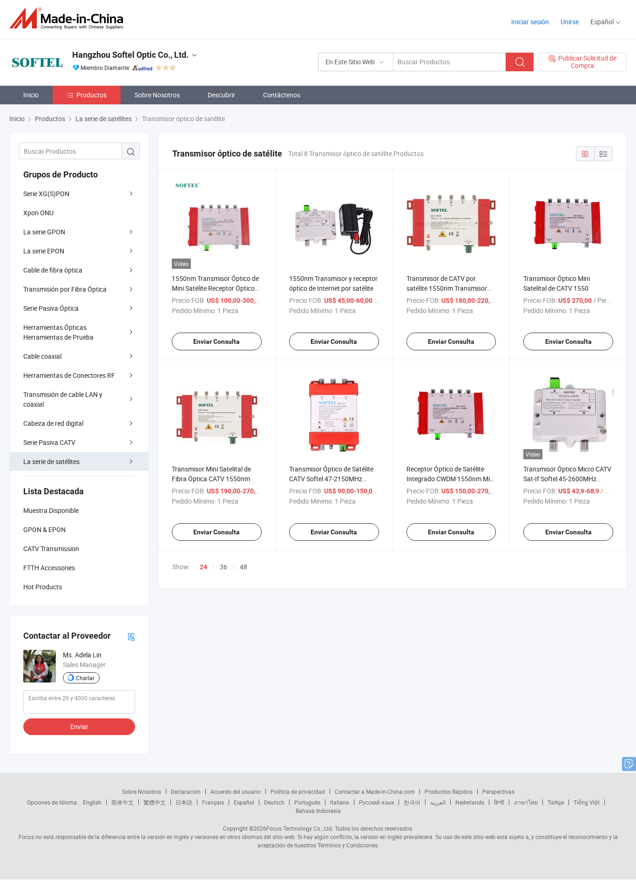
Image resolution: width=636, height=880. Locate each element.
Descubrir (221, 94)
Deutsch (274, 802)
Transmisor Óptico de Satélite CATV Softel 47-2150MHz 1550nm (331, 478)
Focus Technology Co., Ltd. (299, 828)
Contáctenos (281, 94)
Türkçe (556, 802)
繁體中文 (154, 802)
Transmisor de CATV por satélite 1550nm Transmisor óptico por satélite (446, 288)
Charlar (85, 678)
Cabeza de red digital (53, 423)
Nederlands (469, 802)
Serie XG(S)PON (46, 193)
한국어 (412, 802)
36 (223, 566)
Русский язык (376, 802)
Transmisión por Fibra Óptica (65, 289)
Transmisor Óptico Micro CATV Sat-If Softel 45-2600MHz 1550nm (567, 478)
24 (203, 567)
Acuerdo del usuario (235, 791)
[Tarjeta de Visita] (131, 636)
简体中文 (122, 802)
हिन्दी (499, 802)
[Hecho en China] (69, 18)
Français (213, 802)
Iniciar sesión (530, 21)
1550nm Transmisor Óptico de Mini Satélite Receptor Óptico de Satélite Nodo (215, 288)
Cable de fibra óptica (52, 270)
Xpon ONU (38, 212)
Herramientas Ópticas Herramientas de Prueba (58, 332)
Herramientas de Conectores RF (69, 375)
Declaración (186, 791)
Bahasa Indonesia (318, 810)
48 (243, 566)
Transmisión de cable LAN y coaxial (62, 399)
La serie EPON (43, 250)
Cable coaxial (42, 356)
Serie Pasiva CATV (49, 442)
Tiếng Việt (587, 802)
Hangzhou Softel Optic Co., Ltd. (130, 55)
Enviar (79, 726)
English (92, 802)
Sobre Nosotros (157, 94)
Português (307, 802)
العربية (438, 802)
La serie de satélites (51, 461)
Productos (91, 94)
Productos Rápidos (449, 791)
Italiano (339, 802)
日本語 (184, 802)
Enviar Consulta (216, 341)
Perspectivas (498, 791)
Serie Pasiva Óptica (51, 308)
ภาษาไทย (526, 802)
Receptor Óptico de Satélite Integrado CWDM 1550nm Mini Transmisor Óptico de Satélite (450, 478)
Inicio (31, 94)
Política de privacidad (298, 791)
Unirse (570, 21)
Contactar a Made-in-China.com (375, 791)
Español (244, 802)
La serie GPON (44, 231)
